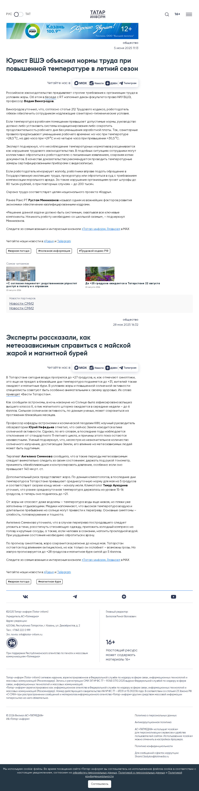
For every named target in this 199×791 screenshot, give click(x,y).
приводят (13, 394)
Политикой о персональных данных (141, 772)
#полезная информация (54, 251)
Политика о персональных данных (156, 715)
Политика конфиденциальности (154, 746)
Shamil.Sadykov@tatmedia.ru (152, 756)
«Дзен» (49, 241)
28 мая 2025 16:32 (125, 324)
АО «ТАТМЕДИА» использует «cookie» (156, 729)
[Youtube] (173, 597)
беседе (50, 97)
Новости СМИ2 (21, 303)
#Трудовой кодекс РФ (93, 251)
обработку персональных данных (95, 772)
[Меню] (189, 14)
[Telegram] (75, 596)
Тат (28, 14)
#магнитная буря (49, 581)
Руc (9, 14)
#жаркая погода (18, 251)
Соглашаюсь (99, 784)
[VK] (25, 596)
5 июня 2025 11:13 (126, 48)
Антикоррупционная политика (153, 722)
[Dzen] (124, 597)
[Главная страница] (97, 14)
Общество (130, 43)
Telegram (64, 241)
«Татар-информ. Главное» (101, 229)
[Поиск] (167, 14)
